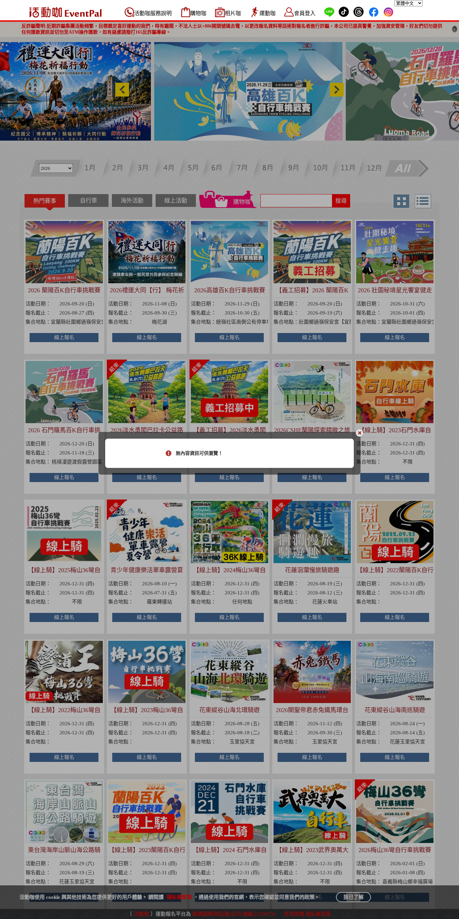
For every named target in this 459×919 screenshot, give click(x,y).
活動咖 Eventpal (65, 12)
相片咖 (233, 13)
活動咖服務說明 (153, 13)
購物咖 (198, 13)
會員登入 (305, 13)
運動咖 (267, 13)
